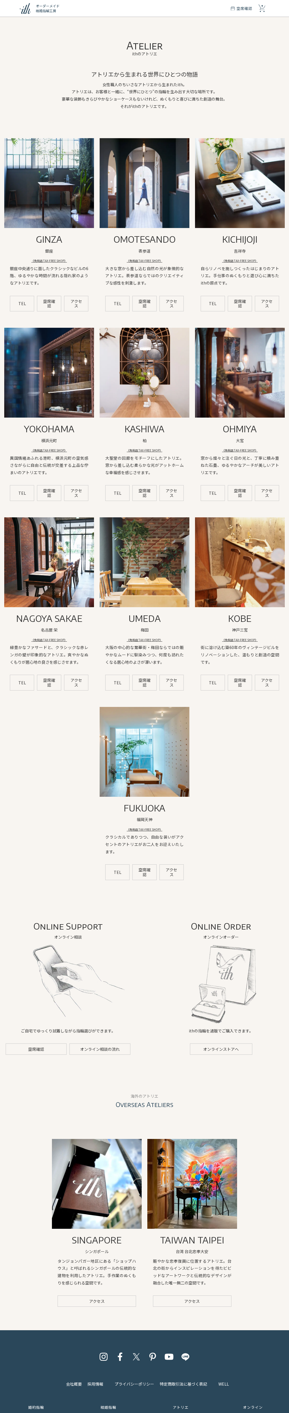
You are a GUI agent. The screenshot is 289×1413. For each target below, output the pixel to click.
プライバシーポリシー (134, 1384)
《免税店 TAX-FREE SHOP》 (49, 261)
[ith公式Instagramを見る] (103, 1357)
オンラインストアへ (221, 1049)
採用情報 (95, 1384)
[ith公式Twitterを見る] (136, 1357)
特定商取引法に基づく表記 (183, 1384)
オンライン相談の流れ (100, 1049)
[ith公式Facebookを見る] (120, 1357)
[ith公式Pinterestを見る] (152, 1357)
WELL (223, 1384)
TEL (22, 303)
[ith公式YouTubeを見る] (169, 1357)
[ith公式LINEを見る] (185, 1357)
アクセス (76, 303)
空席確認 (49, 303)
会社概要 (74, 1384)
